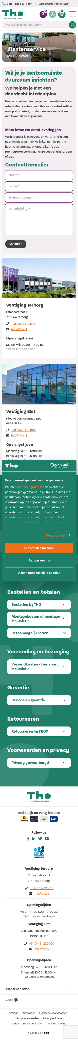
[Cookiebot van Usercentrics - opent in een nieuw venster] (55, 465)
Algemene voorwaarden (53, 1013)
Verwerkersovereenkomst (27, 1023)
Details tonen (55, 535)
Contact (23, 56)
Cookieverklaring (56, 1023)
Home (10, 56)
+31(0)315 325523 (23, 324)
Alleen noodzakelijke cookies (39, 572)
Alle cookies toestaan (39, 548)
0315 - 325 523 (16, 3)
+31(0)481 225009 (23, 430)
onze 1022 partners (29, 487)
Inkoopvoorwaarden (27, 1018)
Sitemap (13, 1013)
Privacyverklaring (53, 1018)
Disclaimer (28, 1013)
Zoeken (72, 25)
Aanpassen (36, 560)
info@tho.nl (19, 329)
